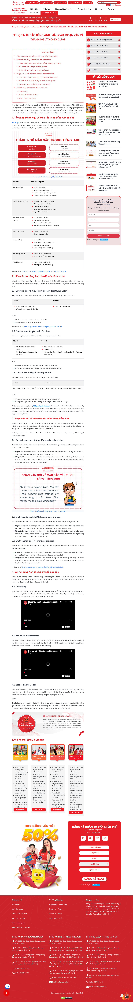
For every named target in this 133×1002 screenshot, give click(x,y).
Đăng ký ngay (85, 528)
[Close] (103, 503)
